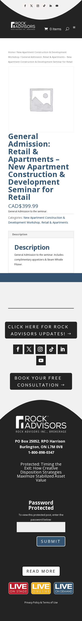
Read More (41, 571)
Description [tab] (19, 234)
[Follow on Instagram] (37, 5)
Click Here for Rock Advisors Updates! (38, 330)
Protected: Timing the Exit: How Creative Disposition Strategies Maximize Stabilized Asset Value (41, 472)
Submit (51, 541)
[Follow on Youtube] (57, 5)
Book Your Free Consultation (38, 381)
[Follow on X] (31, 5)
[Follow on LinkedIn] (50, 5)
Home (11, 52)
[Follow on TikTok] (44, 5)
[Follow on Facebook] (25, 5)
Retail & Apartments (54, 222)
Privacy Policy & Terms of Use (41, 602)
